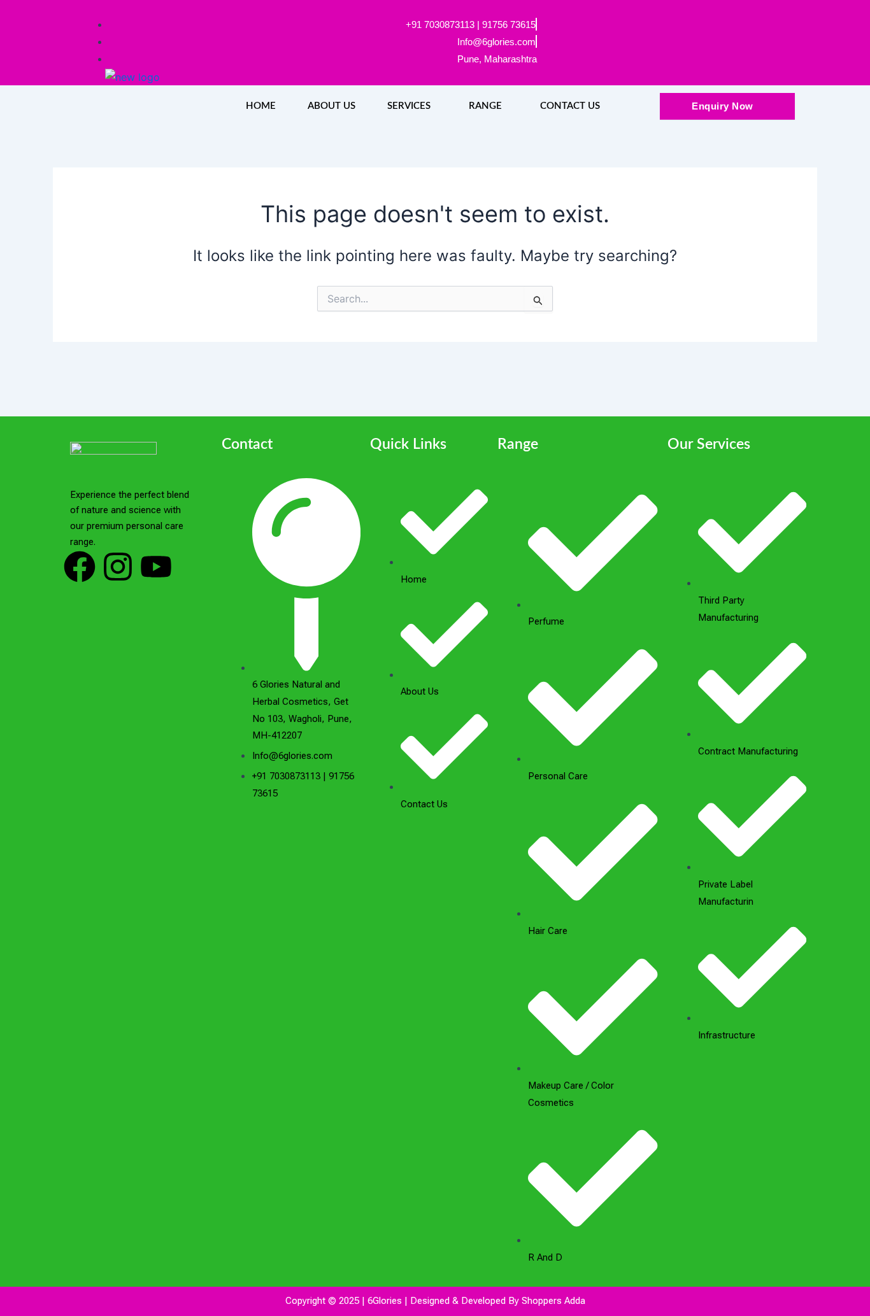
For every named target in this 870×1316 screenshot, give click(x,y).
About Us (331, 106)
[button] (412, 106)
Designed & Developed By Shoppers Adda (497, 1300)
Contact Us (570, 106)
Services (409, 106)
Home (261, 106)
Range (485, 106)
